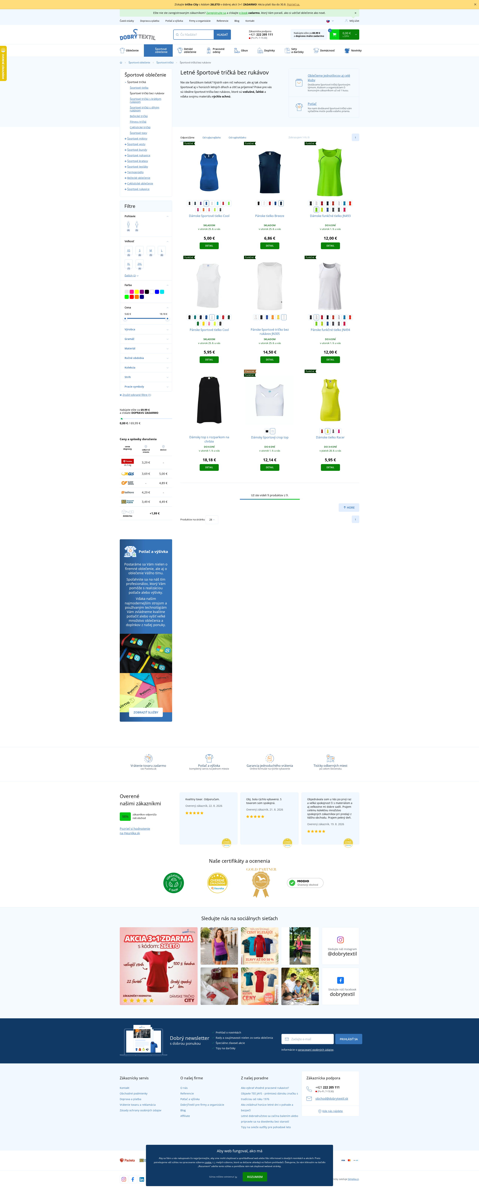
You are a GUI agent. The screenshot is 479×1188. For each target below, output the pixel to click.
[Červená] (269, 203)
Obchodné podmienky (133, 1093)
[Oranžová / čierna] (272, 317)
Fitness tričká (138, 121)
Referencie (222, 20)
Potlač (312, 104)
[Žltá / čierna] (278, 317)
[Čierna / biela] (310, 203)
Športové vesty (136, 144)
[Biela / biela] (283, 317)
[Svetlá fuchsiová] (198, 210)
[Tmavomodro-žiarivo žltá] (327, 203)
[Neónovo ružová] (338, 431)
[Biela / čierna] (255, 317)
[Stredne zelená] (198, 324)
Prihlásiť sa (349, 1039)
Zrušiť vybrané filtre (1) (137, 395)
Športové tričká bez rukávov (147, 93)
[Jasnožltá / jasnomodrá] (322, 210)
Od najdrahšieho (237, 137)
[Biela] (264, 203)
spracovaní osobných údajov (315, 1049)
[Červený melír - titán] (333, 203)
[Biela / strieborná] (316, 203)
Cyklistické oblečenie (140, 183)
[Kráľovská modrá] (206, 203)
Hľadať (222, 34)
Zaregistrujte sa (216, 13)
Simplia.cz (353, 1179)
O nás (184, 1088)
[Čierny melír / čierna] (338, 210)
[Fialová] (200, 203)
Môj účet (354, 20)
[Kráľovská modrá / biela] (267, 317)
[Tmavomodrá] (195, 203)
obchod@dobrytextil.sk (331, 1099)
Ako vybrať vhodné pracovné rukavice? (265, 1088)
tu (236, 1176)
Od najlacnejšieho (211, 137)
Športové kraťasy (137, 161)
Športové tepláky (137, 166)
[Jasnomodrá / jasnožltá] (344, 203)
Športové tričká (164, 62)
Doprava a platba (149, 20)
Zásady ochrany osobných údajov (140, 1110)
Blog (236, 20)
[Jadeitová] (195, 317)
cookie (208, 1162)
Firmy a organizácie (199, 20)
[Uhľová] (220, 210)
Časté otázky (127, 20)
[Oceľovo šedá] (333, 431)
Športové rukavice (138, 189)
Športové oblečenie (139, 62)
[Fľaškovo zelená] (228, 317)
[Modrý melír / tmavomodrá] (327, 210)
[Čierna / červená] (261, 317)
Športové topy (138, 133)
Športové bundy (137, 150)
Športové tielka (139, 87)
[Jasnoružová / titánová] (344, 210)
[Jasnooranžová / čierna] (350, 203)
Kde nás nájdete (332, 1111)
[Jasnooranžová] (203, 210)
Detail (209, 245)
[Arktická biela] (212, 203)
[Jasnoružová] (209, 210)
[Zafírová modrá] (217, 203)
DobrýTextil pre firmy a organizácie (202, 1104)
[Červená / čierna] (322, 203)
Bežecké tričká (139, 116)
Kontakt (249, 20)
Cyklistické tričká (140, 127)
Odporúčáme (187, 137)
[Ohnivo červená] (223, 203)
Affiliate (185, 1116)
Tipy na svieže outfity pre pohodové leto (266, 1127)
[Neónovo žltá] (327, 431)
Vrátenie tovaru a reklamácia (138, 1104)
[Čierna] (189, 203)
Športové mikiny (137, 138)
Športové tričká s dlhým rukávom (144, 109)
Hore (350, 507)
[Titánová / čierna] (333, 210)
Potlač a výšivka (174, 20)
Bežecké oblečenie (138, 178)
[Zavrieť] (475, 4)
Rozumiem (255, 1177)
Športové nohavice (138, 155)
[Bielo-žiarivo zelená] (338, 203)
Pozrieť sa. (293, 4)
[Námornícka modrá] (281, 203)
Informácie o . (307, 1049)
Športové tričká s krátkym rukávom (145, 100)
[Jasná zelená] (228, 203)
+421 (261, 34)
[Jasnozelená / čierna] (316, 210)
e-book (243, 13)
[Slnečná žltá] (203, 324)
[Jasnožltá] (214, 210)
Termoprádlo (135, 172)
